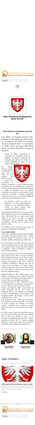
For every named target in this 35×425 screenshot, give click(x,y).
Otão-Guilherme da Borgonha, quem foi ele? (17, 384)
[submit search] (32, 80)
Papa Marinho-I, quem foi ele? (9, 347)
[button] (17, 86)
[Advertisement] (17, 17)
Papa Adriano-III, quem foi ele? (26, 347)
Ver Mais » (5, 392)
